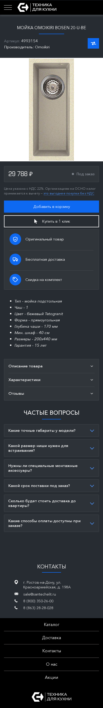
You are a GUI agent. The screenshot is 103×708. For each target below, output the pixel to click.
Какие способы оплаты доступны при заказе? (44, 523)
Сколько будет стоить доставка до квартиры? (42, 503)
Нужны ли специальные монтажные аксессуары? (43, 468)
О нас (51, 664)
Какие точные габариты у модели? (42, 430)
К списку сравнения (93, 43)
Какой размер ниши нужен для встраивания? (38, 448)
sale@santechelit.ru (39, 594)
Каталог (51, 624)
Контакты (51, 650)
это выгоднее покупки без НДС (69, 193)
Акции (51, 677)
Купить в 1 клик (56, 221)
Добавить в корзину (51, 206)
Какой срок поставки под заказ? (39, 485)
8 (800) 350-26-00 (38, 601)
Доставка (51, 637)
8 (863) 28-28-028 (38, 608)
